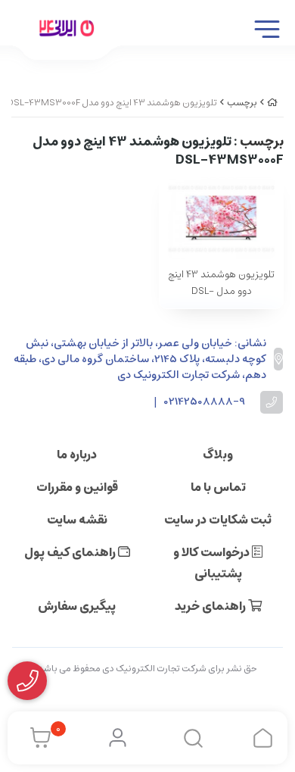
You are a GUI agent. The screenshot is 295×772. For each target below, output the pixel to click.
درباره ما (77, 454)
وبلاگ (218, 454)
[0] (37, 738)
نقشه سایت (77, 519)
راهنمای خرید (211, 606)
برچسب (242, 103)
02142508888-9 (204, 402)
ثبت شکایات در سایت (218, 519)
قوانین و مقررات (77, 487)
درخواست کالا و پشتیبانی (212, 563)
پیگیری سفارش (77, 606)
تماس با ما (218, 487)
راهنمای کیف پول (71, 552)
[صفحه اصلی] (272, 103)
